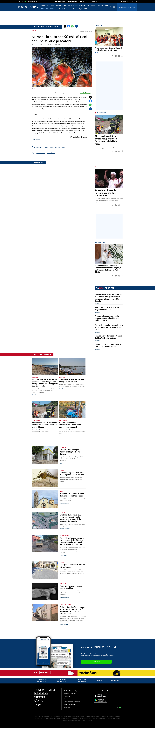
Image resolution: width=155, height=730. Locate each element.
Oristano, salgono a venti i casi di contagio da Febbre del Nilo (108, 345)
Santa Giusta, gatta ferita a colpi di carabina (71, 587)
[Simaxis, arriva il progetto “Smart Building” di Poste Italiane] (45, 455)
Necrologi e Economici (70, 693)
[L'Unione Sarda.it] (28, 7)
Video (52, 5)
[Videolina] (60, 1)
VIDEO (97, 52)
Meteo (107, 5)
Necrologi (100, 5)
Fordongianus (38, 147)
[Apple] (107, 695)
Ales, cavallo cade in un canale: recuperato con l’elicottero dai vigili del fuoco (106, 140)
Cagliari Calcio (83, 9)
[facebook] (22, 1)
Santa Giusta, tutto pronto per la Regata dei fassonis (108, 308)
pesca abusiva (40, 153)
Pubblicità (67, 696)
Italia (64, 5)
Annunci (93, 5)
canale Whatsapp (85, 93)
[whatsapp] (25, 1)
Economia (82, 5)
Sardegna (58, 5)
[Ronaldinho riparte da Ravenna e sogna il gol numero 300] (109, 178)
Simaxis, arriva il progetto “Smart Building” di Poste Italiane (108, 337)
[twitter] (19, 1)
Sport (88, 5)
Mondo (70, 5)
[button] (65, 26)
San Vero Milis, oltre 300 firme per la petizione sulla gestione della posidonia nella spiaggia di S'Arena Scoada (108, 297)
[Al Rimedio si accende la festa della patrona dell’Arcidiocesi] (45, 499)
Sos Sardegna (66, 9)
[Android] (107, 700)
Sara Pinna (97, 303)
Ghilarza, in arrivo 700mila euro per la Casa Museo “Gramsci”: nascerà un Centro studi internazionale (72, 610)
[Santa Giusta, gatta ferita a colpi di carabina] (45, 591)
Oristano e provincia (46, 26)
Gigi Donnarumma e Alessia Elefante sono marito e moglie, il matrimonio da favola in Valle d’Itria (108, 268)
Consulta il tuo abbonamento (41, 680)
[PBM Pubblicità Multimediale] (94, 1)
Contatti (66, 699)
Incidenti (74, 9)
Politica (75, 5)
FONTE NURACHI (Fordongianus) (54, 147)
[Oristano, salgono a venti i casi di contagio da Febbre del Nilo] (45, 478)
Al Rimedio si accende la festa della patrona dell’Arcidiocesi (72, 495)
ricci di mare (51, 153)
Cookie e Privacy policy (70, 691)
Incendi (58, 9)
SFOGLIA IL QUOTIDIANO (127, 7)
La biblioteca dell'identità (82, 680)
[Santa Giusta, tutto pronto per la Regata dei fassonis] (72, 366)
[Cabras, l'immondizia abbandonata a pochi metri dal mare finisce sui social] (72, 409)
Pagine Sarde (115, 680)
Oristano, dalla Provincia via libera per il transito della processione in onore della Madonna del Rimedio (71, 518)
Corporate (67, 707)
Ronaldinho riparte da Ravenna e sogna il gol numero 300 (105, 193)
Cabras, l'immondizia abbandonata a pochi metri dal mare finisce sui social (109, 327)
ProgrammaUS (45, 5)
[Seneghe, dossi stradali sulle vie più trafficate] (45, 570)
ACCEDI (134, 1)
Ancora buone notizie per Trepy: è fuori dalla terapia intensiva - (108, 49)
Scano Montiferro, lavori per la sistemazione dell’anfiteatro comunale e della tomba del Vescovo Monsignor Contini (72, 541)
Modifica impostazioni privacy (72, 701)
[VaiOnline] (84, 1)
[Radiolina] (72, 1)
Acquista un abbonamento (61, 680)
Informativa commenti (70, 704)
